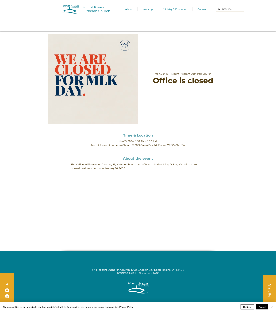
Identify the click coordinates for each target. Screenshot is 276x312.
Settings (247, 306)
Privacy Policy (126, 306)
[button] (269, 290)
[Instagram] (7, 296)
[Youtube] (7, 290)
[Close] (272, 306)
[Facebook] (7, 284)
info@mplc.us (125, 272)
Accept (262, 306)
